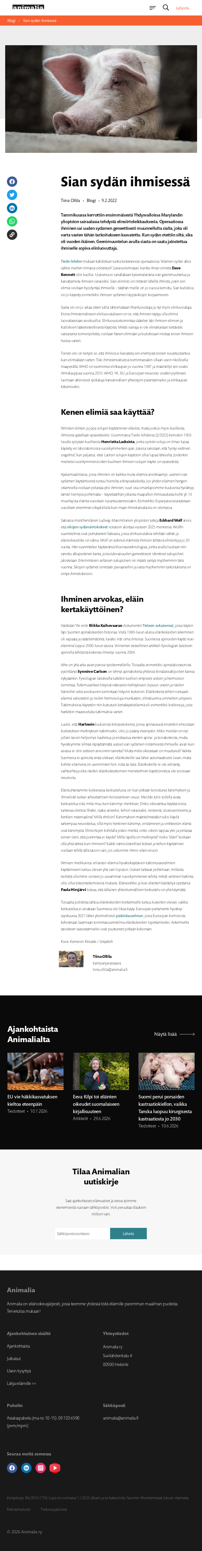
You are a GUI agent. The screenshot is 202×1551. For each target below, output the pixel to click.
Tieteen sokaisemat (158, 625)
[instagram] (40, 1468)
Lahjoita (182, 7)
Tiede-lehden (72, 261)
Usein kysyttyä (19, 1371)
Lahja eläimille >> (21, 1383)
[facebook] (12, 1468)
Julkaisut (13, 1358)
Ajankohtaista (18, 1346)
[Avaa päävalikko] (153, 8)
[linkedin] (26, 1468)
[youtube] (55, 1468)
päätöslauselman (129, 915)
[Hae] (165, 8)
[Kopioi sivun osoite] (12, 235)
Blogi (11, 20)
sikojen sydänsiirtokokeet (87, 527)
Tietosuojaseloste (54, 1509)
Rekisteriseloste (18, 1509)
